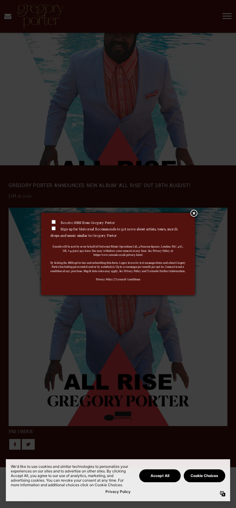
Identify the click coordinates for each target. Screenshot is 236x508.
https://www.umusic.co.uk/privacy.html (118, 254)
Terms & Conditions (127, 279)
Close (194, 213)
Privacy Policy (104, 279)
